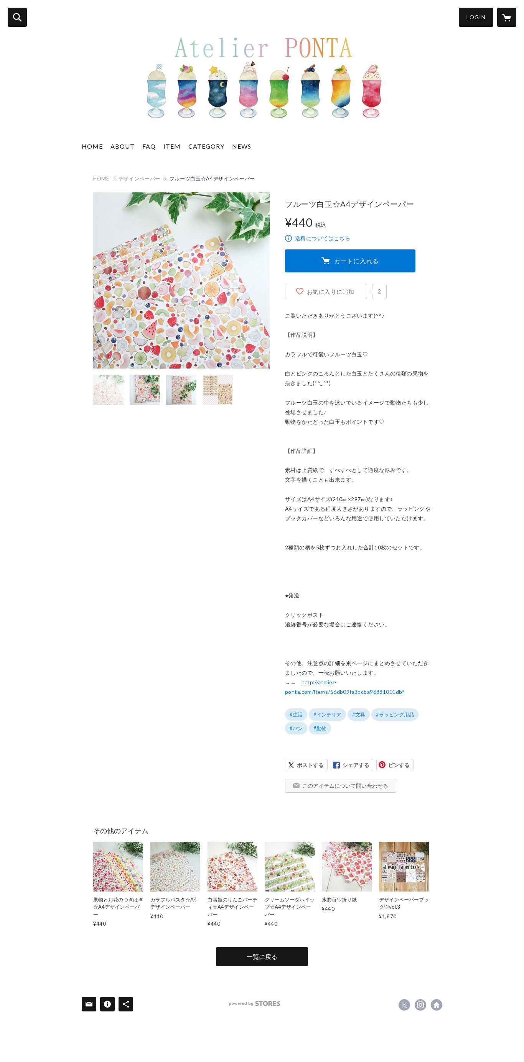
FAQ (149, 146)
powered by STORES (254, 1003)
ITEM (172, 146)
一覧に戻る (262, 956)
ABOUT (122, 146)
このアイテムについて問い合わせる (345, 785)
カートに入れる (356, 260)
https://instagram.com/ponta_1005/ (420, 1005)
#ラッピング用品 (395, 714)
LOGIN (476, 17)
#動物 (319, 728)
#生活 (296, 714)
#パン (296, 728)
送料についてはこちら (322, 238)
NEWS (241, 146)
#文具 (358, 714)
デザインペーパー (139, 178)
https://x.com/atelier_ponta (404, 1005)
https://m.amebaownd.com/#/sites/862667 (436, 1005)
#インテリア (327, 714)
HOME (92, 146)
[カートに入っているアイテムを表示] (506, 17)
